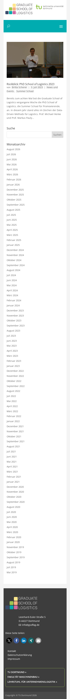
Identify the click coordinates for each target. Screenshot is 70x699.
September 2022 (16, 386)
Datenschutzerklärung (20, 654)
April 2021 (12, 466)
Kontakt (12, 651)
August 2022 (13, 391)
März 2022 (12, 411)
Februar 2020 (14, 537)
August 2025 (13, 209)
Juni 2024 (12, 280)
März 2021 (12, 471)
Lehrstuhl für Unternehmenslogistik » (32, 681)
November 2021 (15, 431)
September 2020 (16, 501)
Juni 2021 (12, 456)
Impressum (14, 658)
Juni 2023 (12, 340)
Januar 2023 (13, 365)
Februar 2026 (14, 179)
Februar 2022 (14, 416)
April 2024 (12, 290)
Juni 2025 (12, 219)
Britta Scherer (19, 87)
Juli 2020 (11, 512)
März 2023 (12, 355)
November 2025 (15, 194)
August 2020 (13, 506)
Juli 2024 (11, 275)
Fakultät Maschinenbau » (23, 676)
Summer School (25, 91)
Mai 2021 (12, 461)
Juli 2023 (11, 335)
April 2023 (12, 350)
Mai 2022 (12, 401)
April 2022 (12, 406)
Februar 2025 (14, 240)
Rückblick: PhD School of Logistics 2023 (30, 84)
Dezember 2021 (15, 426)
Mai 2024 (12, 285)
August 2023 (13, 330)
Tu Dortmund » (16, 672)
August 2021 (13, 446)
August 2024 (13, 270)
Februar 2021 (14, 476)
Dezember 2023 (15, 310)
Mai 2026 (12, 164)
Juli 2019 (11, 567)
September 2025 (16, 204)
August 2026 (13, 149)
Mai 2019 (12, 572)
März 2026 (12, 174)
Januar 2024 (13, 305)
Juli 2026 (11, 154)
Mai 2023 (12, 345)
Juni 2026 (12, 159)
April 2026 (12, 169)
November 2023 (15, 315)
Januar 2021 (13, 481)
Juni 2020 (12, 516)
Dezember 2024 (15, 250)
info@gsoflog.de (30, 624)
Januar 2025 (13, 244)
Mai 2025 (12, 224)
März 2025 (12, 234)
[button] (9, 640)
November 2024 (15, 255)
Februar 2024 (14, 300)
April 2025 (12, 229)
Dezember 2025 (15, 189)
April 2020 (12, 527)
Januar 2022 (13, 421)
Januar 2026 (13, 184)
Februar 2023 (14, 360)
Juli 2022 (11, 396)
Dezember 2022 (15, 370)
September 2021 (16, 441)
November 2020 (15, 491)
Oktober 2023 (14, 320)
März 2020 (12, 532)
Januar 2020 (13, 542)
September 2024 (16, 265)
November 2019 (15, 547)
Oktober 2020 (14, 496)
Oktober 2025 (14, 199)
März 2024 (12, 295)
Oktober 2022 (14, 381)
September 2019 (16, 557)
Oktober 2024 (14, 260)
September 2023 (16, 325)
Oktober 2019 (14, 552)
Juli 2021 (11, 451)
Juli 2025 (11, 214)
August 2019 (13, 562)
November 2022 (15, 375)
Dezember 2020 (15, 486)
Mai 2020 (12, 522)
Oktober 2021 (14, 436)
